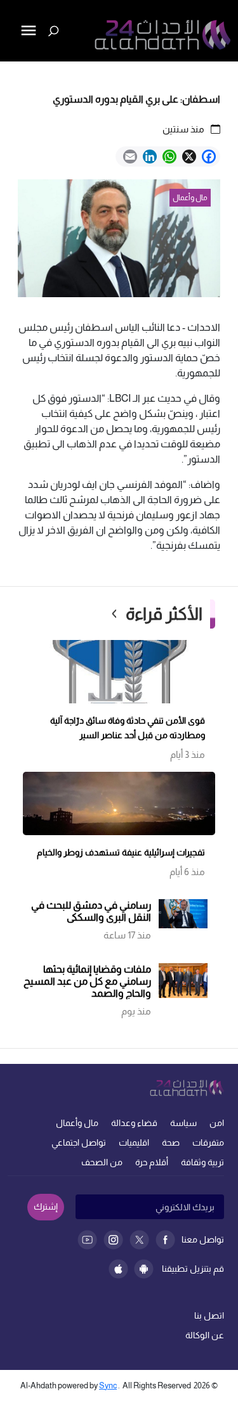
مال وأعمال (77, 1123)
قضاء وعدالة (134, 1123)
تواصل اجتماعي (78, 1142)
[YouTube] (87, 1240)
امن (216, 1123)
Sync (108, 1385)
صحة (171, 1142)
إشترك (46, 1206)
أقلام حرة (151, 1162)
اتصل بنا (209, 1315)
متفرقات (208, 1142)
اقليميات (134, 1142)
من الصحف (101, 1162)
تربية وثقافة (202, 1162)
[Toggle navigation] (10, 73)
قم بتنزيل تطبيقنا (193, 1268)
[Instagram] (113, 1240)
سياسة (183, 1123)
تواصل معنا (203, 1239)
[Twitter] (139, 1240)
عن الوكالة (204, 1335)
